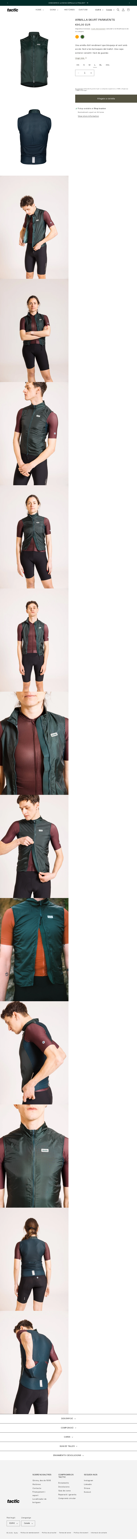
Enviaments (63, 1483)
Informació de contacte (99, 1533)
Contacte (37, 1488)
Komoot (87, 1492)
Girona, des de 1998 (42, 1480)
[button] (39, 10)
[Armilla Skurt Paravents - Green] (82, 37)
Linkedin (88, 1484)
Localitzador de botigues (40, 1501)
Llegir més (80, 58)
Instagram (88, 1480)
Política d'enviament (81, 1533)
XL (100, 65)
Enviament (79, 89)
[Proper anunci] (129, 3)
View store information (88, 116)
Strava (87, 1488)
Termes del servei (65, 1533)
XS (79, 65)
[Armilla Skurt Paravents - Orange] (77, 37)
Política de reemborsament (30, 1533)
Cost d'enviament (98, 29)
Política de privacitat (49, 1533)
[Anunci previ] (8, 3)
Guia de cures (64, 1490)
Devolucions (64, 1487)
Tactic (16, 1533)
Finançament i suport (39, 1494)
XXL (108, 65)
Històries (37, 1484)
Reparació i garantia (67, 1494)
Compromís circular (67, 1498)
